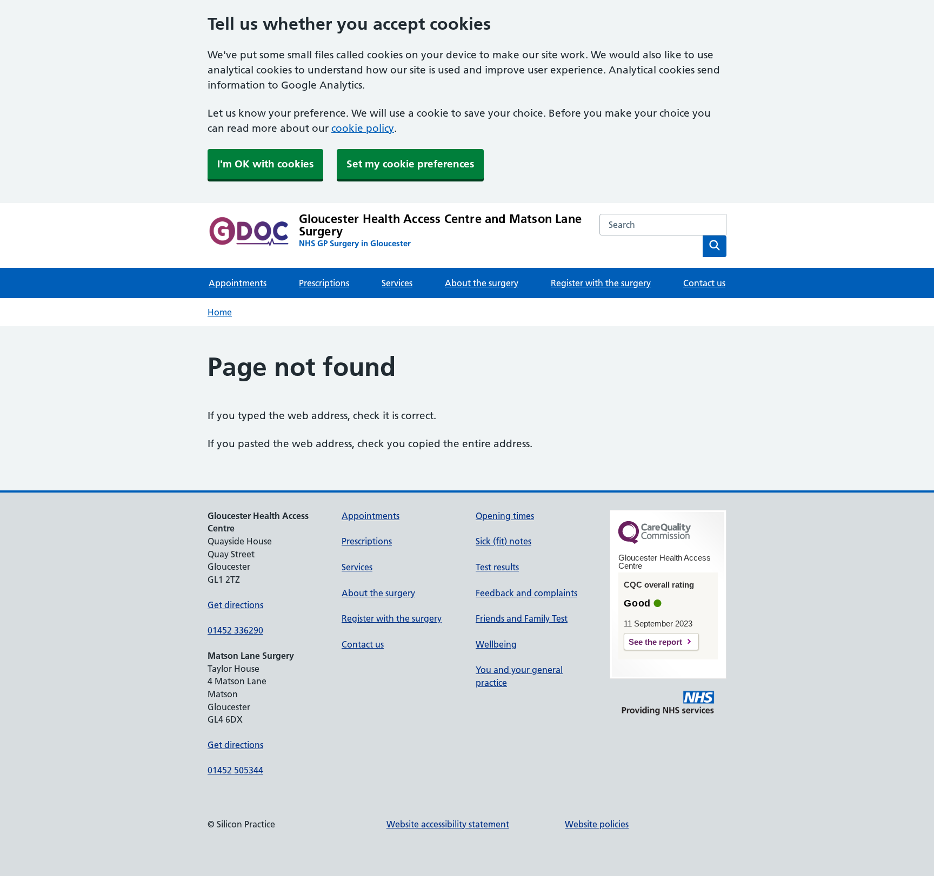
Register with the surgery (601, 283)
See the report (655, 641)
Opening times (505, 515)
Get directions (235, 604)
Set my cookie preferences (410, 164)
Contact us (704, 283)
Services (397, 283)
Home (220, 312)
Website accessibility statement (447, 824)
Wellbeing (496, 644)
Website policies (597, 824)
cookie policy (362, 128)
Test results (497, 567)
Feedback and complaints (526, 593)
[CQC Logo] (654, 541)
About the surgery (481, 283)
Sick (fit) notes (503, 541)
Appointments (237, 283)
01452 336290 (235, 630)
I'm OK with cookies (265, 164)
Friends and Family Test (522, 618)
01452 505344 (235, 770)
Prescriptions (324, 283)
